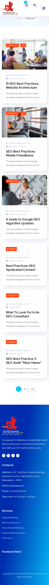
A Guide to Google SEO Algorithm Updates (23, 221)
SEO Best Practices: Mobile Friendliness (20, 153)
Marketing (12, 45)
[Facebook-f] (3, 455)
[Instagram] (13, 455)
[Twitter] (17, 455)
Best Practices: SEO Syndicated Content (20, 268)
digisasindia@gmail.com (19, 75)
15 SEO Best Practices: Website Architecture (22, 86)
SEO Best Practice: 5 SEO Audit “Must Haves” (23, 361)
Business (11, 249)
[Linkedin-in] (8, 455)
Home (19, 18)
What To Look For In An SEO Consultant (22, 314)
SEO (23, 45)
